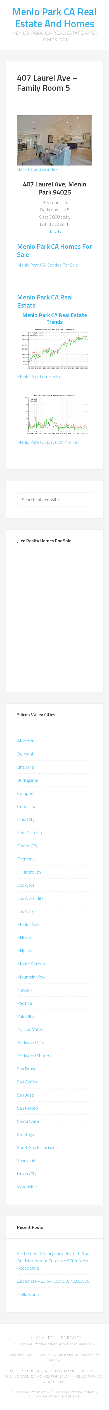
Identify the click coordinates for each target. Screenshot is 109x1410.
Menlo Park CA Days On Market (48, 442)
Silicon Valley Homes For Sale (54, 1396)
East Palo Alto (30, 832)
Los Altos (26, 885)
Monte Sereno (31, 963)
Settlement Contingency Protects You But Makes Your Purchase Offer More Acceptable (53, 1260)
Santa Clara (28, 1121)
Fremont (25, 858)
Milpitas (24, 950)
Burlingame (27, 780)
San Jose (25, 1094)
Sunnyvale (26, 1160)
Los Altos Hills (30, 898)
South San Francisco (36, 1147)
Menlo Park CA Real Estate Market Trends (52, 1371)
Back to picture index (37, 169)
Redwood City (30, 1042)
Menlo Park (28, 924)
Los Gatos (27, 911)
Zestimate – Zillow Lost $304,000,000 (53, 1281)
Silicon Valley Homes (29, 1392)
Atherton (25, 740)
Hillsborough (29, 871)
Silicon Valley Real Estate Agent (41, 1344)
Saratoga (25, 1134)
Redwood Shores (33, 1055)
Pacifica (24, 1003)
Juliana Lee (40, 1337)
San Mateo (27, 1108)
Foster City (28, 845)
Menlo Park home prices (40, 376)
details (54, 231)
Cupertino (26, 806)
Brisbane (25, 766)
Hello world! (29, 1294)
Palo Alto (25, 1016)
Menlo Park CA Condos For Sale (47, 264)
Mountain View (31, 976)
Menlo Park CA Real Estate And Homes (54, 17)
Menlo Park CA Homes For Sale (54, 250)
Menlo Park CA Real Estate (45, 301)
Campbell (26, 793)
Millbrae (25, 937)
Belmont (25, 753)
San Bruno (27, 1068)
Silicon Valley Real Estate (72, 1392)
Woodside (27, 1186)
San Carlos (27, 1081)
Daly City (26, 819)
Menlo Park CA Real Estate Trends (54, 318)
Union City (27, 1173)
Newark (25, 989)
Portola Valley (30, 1029)
